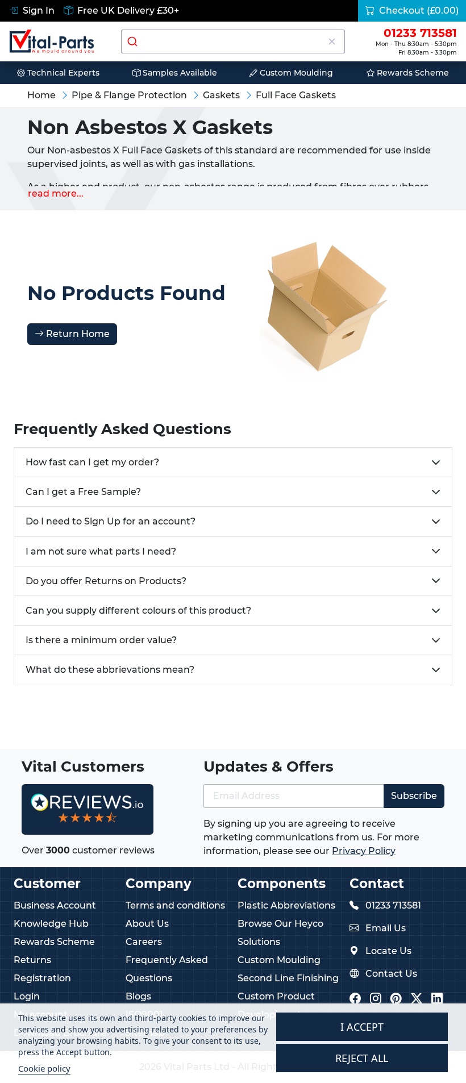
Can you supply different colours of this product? (138, 610)
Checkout (418, 10)
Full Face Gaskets (296, 95)
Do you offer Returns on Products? (106, 581)
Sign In (37, 10)
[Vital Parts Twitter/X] (416, 999)
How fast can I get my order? (92, 462)
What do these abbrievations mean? (110, 669)
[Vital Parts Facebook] (355, 999)
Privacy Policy (364, 850)
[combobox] (233, 41)
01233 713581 (393, 905)
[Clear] (331, 41)
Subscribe (414, 795)
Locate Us (388, 950)
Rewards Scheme (412, 73)
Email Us (385, 928)
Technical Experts (62, 73)
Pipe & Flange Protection (129, 95)
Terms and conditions (175, 905)
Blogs (138, 996)
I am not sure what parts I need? (101, 551)
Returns (32, 960)
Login (27, 996)
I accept (362, 1027)
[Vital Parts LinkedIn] (437, 999)
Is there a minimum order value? (101, 640)
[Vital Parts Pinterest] (396, 999)
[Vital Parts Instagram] (375, 999)
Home (41, 95)
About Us (147, 923)
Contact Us (391, 973)
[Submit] (134, 41)
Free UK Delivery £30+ (127, 10)
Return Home (77, 333)
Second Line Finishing (288, 978)
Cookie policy (44, 1068)
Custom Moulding (295, 73)
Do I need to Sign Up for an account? (110, 521)
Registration (42, 978)
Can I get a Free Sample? (83, 491)
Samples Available (178, 73)
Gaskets (221, 95)
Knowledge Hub (51, 923)
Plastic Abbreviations (286, 905)
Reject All (361, 1058)
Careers (144, 941)
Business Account (55, 905)
